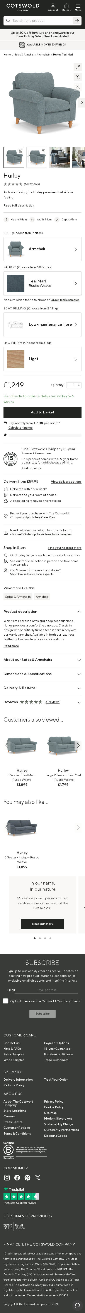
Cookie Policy (53, 1107)
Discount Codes (55, 1136)
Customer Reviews (17, 1128)
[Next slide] (78, 745)
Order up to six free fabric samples (47, 534)
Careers (9, 1116)
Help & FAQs (12, 1049)
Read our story (42, 924)
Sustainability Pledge (58, 1124)
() (32, 184)
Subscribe (43, 1014)
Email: (11, 990)
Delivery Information (18, 1079)
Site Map (50, 1113)
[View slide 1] (34, 938)
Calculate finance (20, 428)
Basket (66, 9)
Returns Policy (13, 1085)
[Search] (76, 20)
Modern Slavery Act (58, 1118)
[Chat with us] (77, 1305)
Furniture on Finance (58, 1054)
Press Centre (13, 1122)
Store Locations (14, 1111)
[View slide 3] (45, 938)
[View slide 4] (50, 938)
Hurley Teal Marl (63, 54)
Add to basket (42, 412)
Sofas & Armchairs (25, 54)
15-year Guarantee (57, 1049)
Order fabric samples (65, 300)
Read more (11, 646)
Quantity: (57, 385)
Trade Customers (56, 1060)
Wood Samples (13, 1060)
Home (7, 54)
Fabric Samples (13, 1054)
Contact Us (11, 1043)
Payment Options (56, 1043)
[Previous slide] (6, 745)
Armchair (44, 54)
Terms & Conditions (17, 1133)
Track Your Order (56, 1079)
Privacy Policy (53, 1101)
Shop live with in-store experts (32, 574)
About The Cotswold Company (18, 1103)
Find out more (32, 468)
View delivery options (66, 482)
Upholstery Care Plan (40, 517)
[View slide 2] (39, 938)
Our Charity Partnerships (61, 1130)
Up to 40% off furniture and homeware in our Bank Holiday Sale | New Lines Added (42, 34)
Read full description (18, 206)
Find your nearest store (65, 548)
